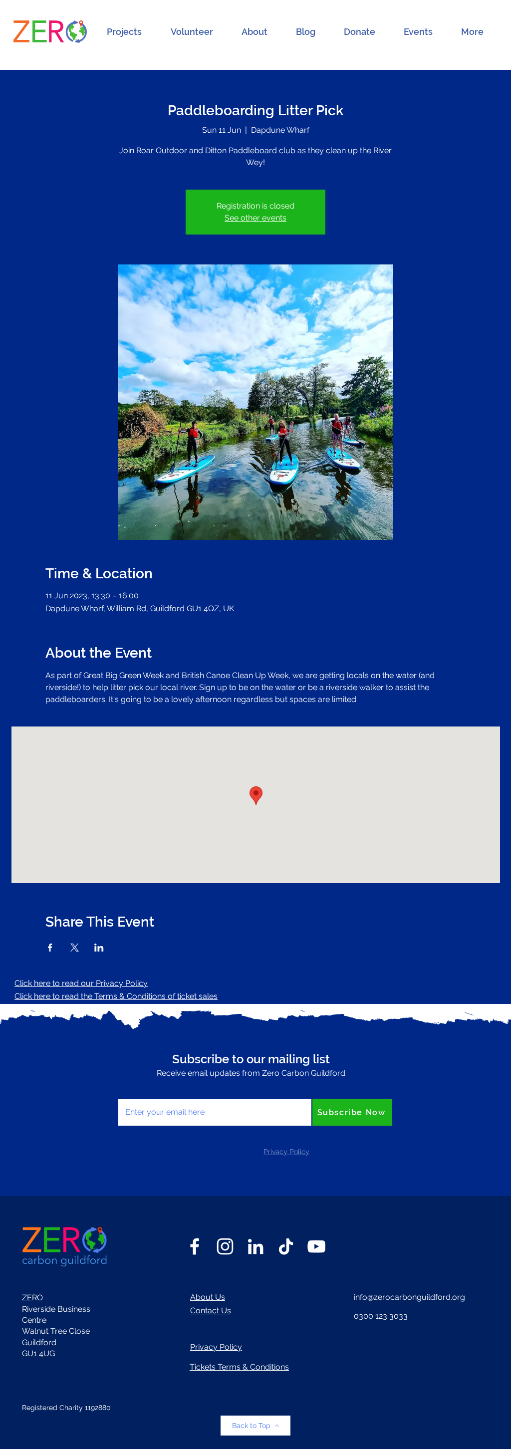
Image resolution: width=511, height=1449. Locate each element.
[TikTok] (286, 1246)
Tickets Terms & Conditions (239, 1367)
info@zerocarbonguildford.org (409, 1297)
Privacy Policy (216, 1347)
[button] (124, 31)
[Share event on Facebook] (50, 948)
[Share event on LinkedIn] (99, 948)
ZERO (32, 1297)
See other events (255, 218)
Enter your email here (158, 1088)
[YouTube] (316, 1246)
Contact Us (210, 1310)
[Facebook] (195, 1246)
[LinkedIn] (255, 1246)
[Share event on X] (74, 948)
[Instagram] (225, 1246)
